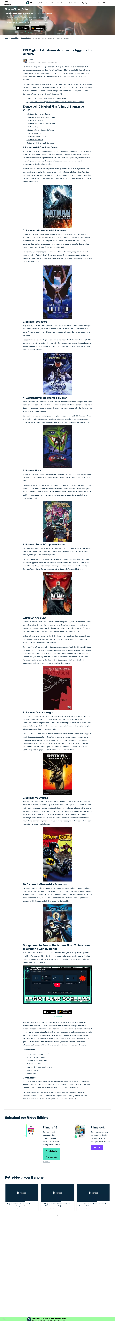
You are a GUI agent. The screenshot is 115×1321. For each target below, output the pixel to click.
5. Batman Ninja (32, 127)
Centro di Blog (15, 38)
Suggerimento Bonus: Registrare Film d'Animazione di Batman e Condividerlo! (55, 102)
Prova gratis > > (30, 32)
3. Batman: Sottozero (35, 120)
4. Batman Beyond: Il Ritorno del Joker (41, 124)
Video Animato (25, 38)
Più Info (97, 1147)
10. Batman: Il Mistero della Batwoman (41, 143)
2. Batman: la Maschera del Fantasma (41, 117)
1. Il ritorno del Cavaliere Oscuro (38, 114)
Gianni (31, 60)
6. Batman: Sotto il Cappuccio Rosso (40, 130)
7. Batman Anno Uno (34, 133)
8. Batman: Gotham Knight (36, 136)
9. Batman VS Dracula (35, 140)
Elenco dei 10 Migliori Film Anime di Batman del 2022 (46, 99)
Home (6, 38)
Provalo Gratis (51, 1151)
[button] (57, 1215)
